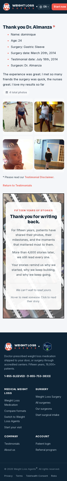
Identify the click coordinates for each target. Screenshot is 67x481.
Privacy (8, 475)
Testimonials (12, 443)
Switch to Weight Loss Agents (14, 419)
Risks (54, 475)
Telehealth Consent (37, 475)
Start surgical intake (47, 415)
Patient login (43, 443)
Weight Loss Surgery (48, 396)
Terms (19, 475)
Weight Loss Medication (12, 402)
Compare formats (15, 411)
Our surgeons (44, 408)
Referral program (46, 449)
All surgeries (43, 402)
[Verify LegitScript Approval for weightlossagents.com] (47, 346)
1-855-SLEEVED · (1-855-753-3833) (27, 376)
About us (9, 449)
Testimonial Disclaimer (39, 177)
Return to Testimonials (17, 185)
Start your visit (13, 427)
